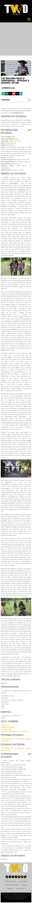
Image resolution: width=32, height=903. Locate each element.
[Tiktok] (16, 877)
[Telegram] (22, 877)
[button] (3, 93)
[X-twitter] (10, 877)
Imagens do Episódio (8, 727)
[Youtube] (19, 877)
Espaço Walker (23, 881)
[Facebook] (7, 877)
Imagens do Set (7, 729)
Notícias (4, 725)
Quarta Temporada (15, 141)
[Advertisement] (16, 39)
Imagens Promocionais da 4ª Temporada (14, 731)
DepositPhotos (20, 888)
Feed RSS (10, 888)
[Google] (25, 877)
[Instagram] (13, 877)
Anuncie (24, 885)
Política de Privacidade (12, 885)
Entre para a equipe (10, 881)
